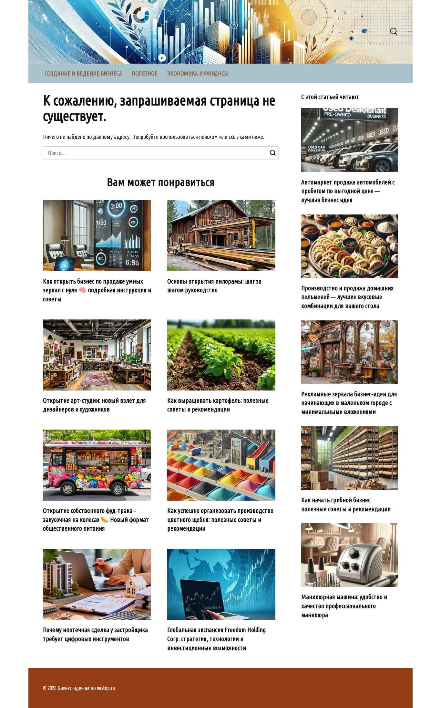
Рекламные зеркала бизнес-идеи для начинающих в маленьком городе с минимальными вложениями (349, 402)
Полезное (145, 73)
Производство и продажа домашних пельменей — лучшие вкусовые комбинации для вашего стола (347, 297)
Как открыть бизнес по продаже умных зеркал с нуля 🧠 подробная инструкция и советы (97, 290)
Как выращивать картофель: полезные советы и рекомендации (218, 405)
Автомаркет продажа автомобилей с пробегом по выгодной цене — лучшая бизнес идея (348, 190)
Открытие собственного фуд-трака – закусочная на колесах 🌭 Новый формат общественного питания (96, 519)
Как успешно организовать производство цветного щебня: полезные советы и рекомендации (220, 519)
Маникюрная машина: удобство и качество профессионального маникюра (344, 605)
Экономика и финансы (198, 73)
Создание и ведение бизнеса (83, 73)
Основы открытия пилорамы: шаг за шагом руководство (214, 286)
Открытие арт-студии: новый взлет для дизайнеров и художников (94, 405)
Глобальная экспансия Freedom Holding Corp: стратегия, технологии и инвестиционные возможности (216, 638)
